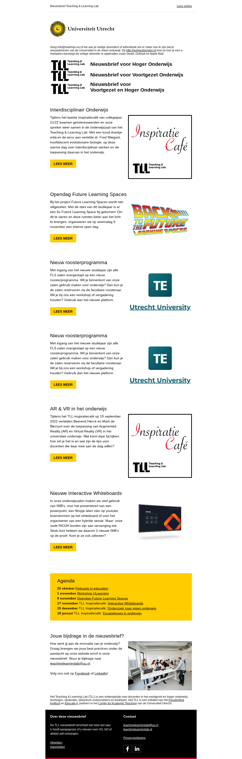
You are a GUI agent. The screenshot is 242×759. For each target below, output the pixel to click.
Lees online (184, 6)
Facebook (82, 673)
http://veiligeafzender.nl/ (141, 50)
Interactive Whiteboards (125, 603)
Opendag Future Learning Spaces (102, 598)
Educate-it (71, 703)
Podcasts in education (91, 588)
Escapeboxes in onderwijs (122, 613)
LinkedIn (101, 673)
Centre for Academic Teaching (117, 703)
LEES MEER (63, 164)
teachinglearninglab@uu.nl (70, 663)
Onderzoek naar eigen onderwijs (132, 608)
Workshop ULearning (93, 593)
